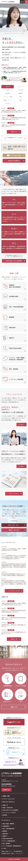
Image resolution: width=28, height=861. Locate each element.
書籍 (20, 100)
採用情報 (5, 815)
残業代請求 (5, 833)
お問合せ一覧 (6, 789)
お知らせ (8, 86)
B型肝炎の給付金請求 (8, 838)
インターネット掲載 (7, 96)
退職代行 (5, 836)
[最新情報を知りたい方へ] (14, 752)
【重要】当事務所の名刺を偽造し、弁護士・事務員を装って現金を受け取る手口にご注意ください (14, 68)
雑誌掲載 (8, 93)
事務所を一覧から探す (14, 530)
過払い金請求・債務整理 (8, 823)
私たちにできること (9, 802)
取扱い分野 (6, 796)
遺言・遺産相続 (6, 843)
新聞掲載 (20, 93)
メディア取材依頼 (22, 2)
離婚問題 (5, 831)
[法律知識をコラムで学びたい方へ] (14, 722)
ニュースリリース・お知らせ (9, 812)
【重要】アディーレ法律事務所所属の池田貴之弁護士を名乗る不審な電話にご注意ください (14, 72)
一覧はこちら (14, 132)
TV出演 (7, 90)
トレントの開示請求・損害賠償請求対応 (12, 846)
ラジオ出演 (20, 90)
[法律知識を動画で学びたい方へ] (14, 732)
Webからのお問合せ (14, 161)
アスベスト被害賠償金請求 (9, 841)
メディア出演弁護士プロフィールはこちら (13, 138)
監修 (20, 96)
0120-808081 (6, 784)
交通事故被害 (6, 826)
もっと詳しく (21, 424)
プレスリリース (20, 86)
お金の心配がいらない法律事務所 (14, 261)
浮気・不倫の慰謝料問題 (8, 828)
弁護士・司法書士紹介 (8, 807)
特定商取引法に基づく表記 (7, 853)
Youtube (8, 103)
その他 (4, 848)
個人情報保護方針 (18, 851)
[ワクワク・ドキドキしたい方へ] (14, 742)
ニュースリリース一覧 (14, 591)
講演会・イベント (8, 100)
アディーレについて (14, 493)
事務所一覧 (5, 805)
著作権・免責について (6, 851)
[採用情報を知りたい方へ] (14, 762)
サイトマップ (19, 853)
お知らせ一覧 (14, 639)
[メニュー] (26, 1)
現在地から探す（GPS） (13, 525)
